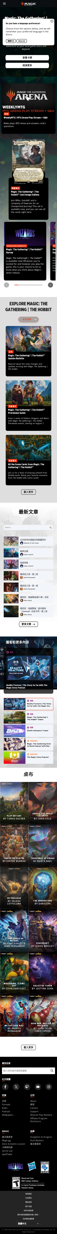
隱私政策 (28, 1202)
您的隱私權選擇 (28, 1219)
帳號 (32, 1104)
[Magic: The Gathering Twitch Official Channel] (27, 1086)
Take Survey (25, 263)
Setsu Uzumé (28, 554)
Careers (34, 1107)
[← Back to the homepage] (28, 3)
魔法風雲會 (7, 1136)
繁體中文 (11, 41)
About (33, 1101)
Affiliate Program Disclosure (38, 1120)
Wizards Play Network (41, 1114)
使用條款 (28, 1194)
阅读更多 (27, 65)
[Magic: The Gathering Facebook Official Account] (5, 1086)
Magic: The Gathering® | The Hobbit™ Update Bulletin (28, 364)
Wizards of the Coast (31, 543)
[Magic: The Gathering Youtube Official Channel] (38, 1086)
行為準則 (28, 1198)
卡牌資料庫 (7, 1147)
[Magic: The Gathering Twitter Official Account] (16, 1086)
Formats (6, 1104)
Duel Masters (37, 1140)
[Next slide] (50, 285)
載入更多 (28, 492)
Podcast (6, 1111)
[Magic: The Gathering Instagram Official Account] (48, 1086)
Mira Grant (28, 600)
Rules (4, 1107)
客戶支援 (28, 1206)
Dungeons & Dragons (41, 1136)
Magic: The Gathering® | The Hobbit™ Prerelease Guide (28, 418)
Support (34, 1111)
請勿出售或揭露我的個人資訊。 (28, 1215)
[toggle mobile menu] (4, 3)
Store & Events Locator (13, 1143)
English (21, 41)
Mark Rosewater (29, 577)
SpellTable (7, 1154)
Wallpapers (7, 1114)
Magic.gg (6, 1140)
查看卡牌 (27, 58)
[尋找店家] (52, 1070)
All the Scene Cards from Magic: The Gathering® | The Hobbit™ (28, 473)
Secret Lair (7, 1150)
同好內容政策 (28, 1210)
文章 (4, 1101)
